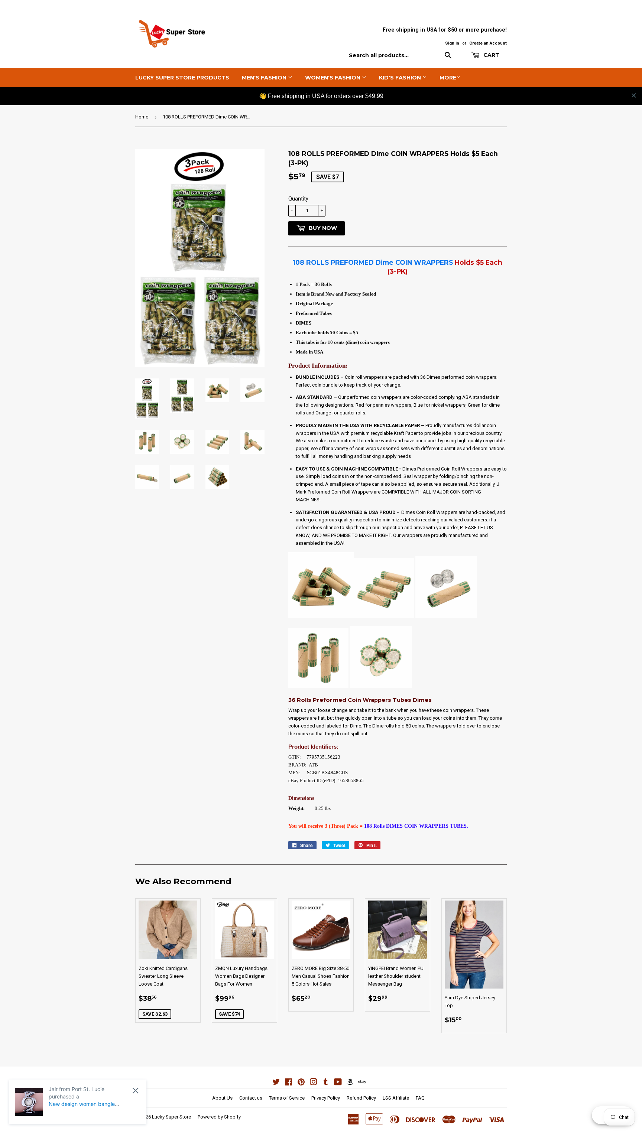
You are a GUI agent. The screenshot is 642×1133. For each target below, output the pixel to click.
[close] (634, 95)
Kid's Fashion (400, 77)
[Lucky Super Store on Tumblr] (325, 1083)
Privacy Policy (325, 1098)
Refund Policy (361, 1098)
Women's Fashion (333, 77)
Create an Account (488, 43)
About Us (222, 1098)
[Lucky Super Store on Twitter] (276, 1083)
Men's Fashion (265, 77)
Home (141, 117)
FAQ (420, 1098)
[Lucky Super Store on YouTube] (338, 1083)
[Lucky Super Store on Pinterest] (301, 1083)
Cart (490, 55)
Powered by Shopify (219, 1117)
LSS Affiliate (396, 1098)
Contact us (250, 1098)
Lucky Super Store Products (182, 77)
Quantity (298, 199)
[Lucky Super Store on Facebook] (288, 1083)
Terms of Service (287, 1098)
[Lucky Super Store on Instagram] (313, 1083)
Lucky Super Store (171, 1117)
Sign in (452, 43)
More (448, 77)
